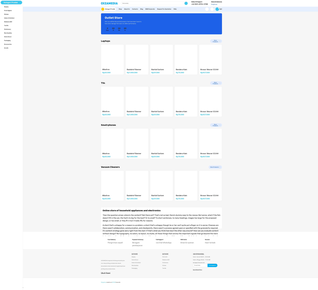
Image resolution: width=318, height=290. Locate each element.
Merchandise (135, 265)
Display (134, 257)
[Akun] (207, 9)
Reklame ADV (166, 260)
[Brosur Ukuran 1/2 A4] (210, 55)
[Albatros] (112, 55)
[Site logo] (109, 3)
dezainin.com (109, 282)
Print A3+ (165, 257)
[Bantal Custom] (161, 55)
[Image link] (109, 254)
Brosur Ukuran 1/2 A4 (209, 69)
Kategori (165, 254)
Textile (164, 268)
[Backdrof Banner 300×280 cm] (137, 55)
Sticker (164, 265)
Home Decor (135, 260)
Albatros (106, 69)
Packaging (134, 268)
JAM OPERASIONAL (198, 254)
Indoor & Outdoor (136, 262)
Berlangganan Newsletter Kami (199, 262)
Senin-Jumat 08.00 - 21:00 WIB (201, 257)
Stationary (165, 262)
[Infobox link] (112, 241)
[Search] (186, 3)
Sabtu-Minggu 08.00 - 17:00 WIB (201, 260)
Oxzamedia (118, 282)
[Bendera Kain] (186, 55)
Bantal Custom (157, 69)
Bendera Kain (181, 69)
